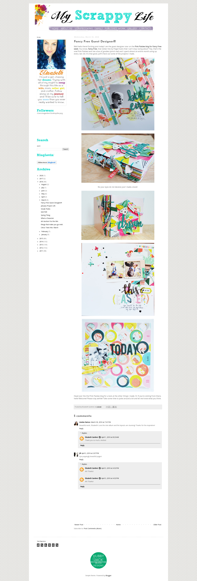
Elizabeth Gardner (91, 437)
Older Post (157, 525)
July (42, 187)
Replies (84, 433)
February (44, 231)
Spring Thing (45, 215)
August (44, 184)
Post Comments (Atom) (92, 528)
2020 (41, 175)
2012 (41, 248)
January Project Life (48, 206)
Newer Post (78, 525)
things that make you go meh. (52, 224)
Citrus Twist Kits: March (49, 227)
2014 (41, 241)
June (43, 191)
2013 (41, 245)
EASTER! (44, 212)
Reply (81, 428)
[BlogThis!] (109, 407)
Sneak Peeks (45, 209)
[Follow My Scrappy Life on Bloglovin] (47, 163)
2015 (41, 238)
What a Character (47, 218)
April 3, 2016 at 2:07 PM (90, 453)
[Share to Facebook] (113, 407)
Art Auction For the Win (49, 221)
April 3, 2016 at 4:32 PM (110, 468)
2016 (41, 182)
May (43, 194)
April (43, 197)
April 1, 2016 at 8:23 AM (110, 437)
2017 (41, 178)
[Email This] (107, 407)
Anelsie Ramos (84, 422)
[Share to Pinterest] (116, 407)
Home (118, 525)
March (44, 200)
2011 (41, 251)
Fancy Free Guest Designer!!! (51, 203)
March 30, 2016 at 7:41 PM (101, 422)
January (44, 234)
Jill (80, 453)
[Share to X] (111, 407)
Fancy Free (92, 49)
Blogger (108, 575)
